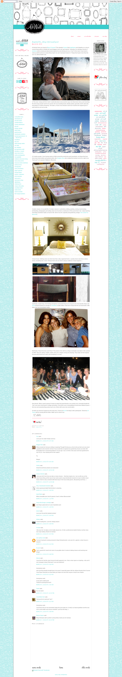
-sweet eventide (18, 191)
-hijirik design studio (19, 143)
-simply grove (17, 184)
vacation (103, 162)
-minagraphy (17, 166)
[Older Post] (86, 668)
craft (96, 125)
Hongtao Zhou (60, 158)
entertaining (99, 126)
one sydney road (40, 537)
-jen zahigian (17, 147)
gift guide (97, 133)
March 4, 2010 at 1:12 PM (44, 498)
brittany (38, 519)
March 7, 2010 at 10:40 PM (45, 620)
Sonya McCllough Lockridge (43, 502)
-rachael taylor (18, 172)
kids (95, 142)
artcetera (34, 51)
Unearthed (54, 305)
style (105, 157)
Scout (33, 305)
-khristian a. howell (19, 151)
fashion (104, 128)
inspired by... (39, 427)
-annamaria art (18, 118)
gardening (97, 131)
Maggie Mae (39, 444)
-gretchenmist (17, 132)
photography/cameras (100, 150)
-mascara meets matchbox (21, 162)
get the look (103, 131)
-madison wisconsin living (21, 159)
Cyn (37, 436)
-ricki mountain (18, 176)
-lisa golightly (17, 157)
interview (102, 141)
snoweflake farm (40, 597)
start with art (99, 157)
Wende (38, 558)
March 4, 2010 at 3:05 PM (44, 515)
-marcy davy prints (19, 160)
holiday (104, 135)
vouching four (100, 164)
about (72, 36)
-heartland (17, 139)
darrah (38, 511)
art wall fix (103, 115)
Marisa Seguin (40, 615)
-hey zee (16, 141)
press (104, 152)
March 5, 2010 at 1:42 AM (44, 584)
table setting (98, 158)
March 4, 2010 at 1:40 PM (44, 507)
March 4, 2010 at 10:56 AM (45, 470)
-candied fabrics (18, 122)
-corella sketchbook (19, 124)
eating (104, 125)
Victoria (65, 47)
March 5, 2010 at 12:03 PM (45, 593)
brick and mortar (102, 123)
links (99, 142)
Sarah (37, 588)
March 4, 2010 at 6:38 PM (44, 554)
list (102, 143)
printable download (100, 153)
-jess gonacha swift (19, 149)
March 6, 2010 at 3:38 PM (44, 611)
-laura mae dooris (18, 153)
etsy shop (105, 36)
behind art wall (100, 122)
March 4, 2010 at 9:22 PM (44, 574)
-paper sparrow (18, 170)
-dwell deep (17, 130)
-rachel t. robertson (19, 174)
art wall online (87, 36)
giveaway (104, 133)
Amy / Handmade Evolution (43, 485)
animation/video (98, 111)
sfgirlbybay (73, 47)
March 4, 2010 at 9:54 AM (44, 461)
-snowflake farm (18, 188)
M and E (38, 548)
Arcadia (38, 527)
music (104, 144)
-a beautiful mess (18, 116)
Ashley (38, 465)
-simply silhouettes (19, 186)
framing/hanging (100, 130)
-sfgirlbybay (17, 182)
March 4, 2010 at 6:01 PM (44, 544)
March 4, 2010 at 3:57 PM (44, 534)
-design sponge (18, 128)
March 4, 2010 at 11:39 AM (45, 482)
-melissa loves (18, 164)
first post (97, 36)
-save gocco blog (18, 180)
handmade (98, 135)
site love (103, 155)
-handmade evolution (19, 134)
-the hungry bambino (19, 193)
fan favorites (100, 127)
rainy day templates (61, 674)
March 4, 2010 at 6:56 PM (44, 564)
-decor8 (16, 126)
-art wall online (18, 120)
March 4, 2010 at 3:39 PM (44, 523)
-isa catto (16, 145)
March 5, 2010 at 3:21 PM (44, 601)
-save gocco (17, 178)
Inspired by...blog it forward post (45, 41)
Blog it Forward (51, 47)
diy (101, 124)
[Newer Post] (36, 668)
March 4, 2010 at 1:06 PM (44, 490)
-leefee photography (19, 155)
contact (79, 36)
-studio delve (17, 189)
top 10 (104, 158)
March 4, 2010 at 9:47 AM (44, 441)
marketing (99, 144)
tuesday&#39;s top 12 (100, 161)
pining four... (98, 152)
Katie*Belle (39, 494)
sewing (97, 155)
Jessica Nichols (40, 473)
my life (98, 146)
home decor (100, 137)
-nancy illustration (18, 168)
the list (64, 410)
